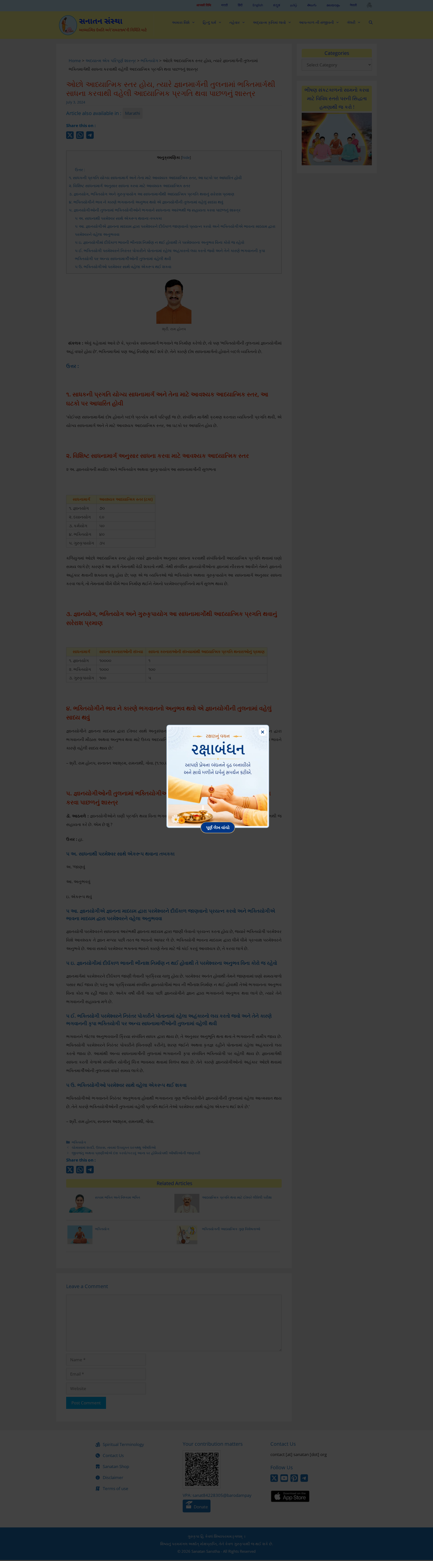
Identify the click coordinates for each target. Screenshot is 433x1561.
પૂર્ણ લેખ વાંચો (218, 827)
